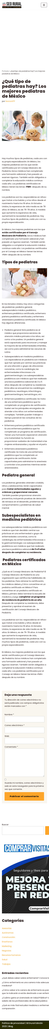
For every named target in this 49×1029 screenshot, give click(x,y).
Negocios (6, 950)
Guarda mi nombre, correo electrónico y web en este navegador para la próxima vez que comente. (24, 786)
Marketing (6, 946)
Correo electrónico (14, 725)
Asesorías (6, 928)
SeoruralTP (10, 101)
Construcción (8, 937)
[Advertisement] (24, 36)
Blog (10, 1026)
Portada (5, 71)
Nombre (9, 714)
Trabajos (6, 964)
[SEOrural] (12, 5)
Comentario (11, 746)
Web (7, 736)
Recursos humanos (11, 955)
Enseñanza (7, 941)
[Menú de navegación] (44, 5)
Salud (4, 959)
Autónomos (7, 932)
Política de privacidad (13, 1023)
